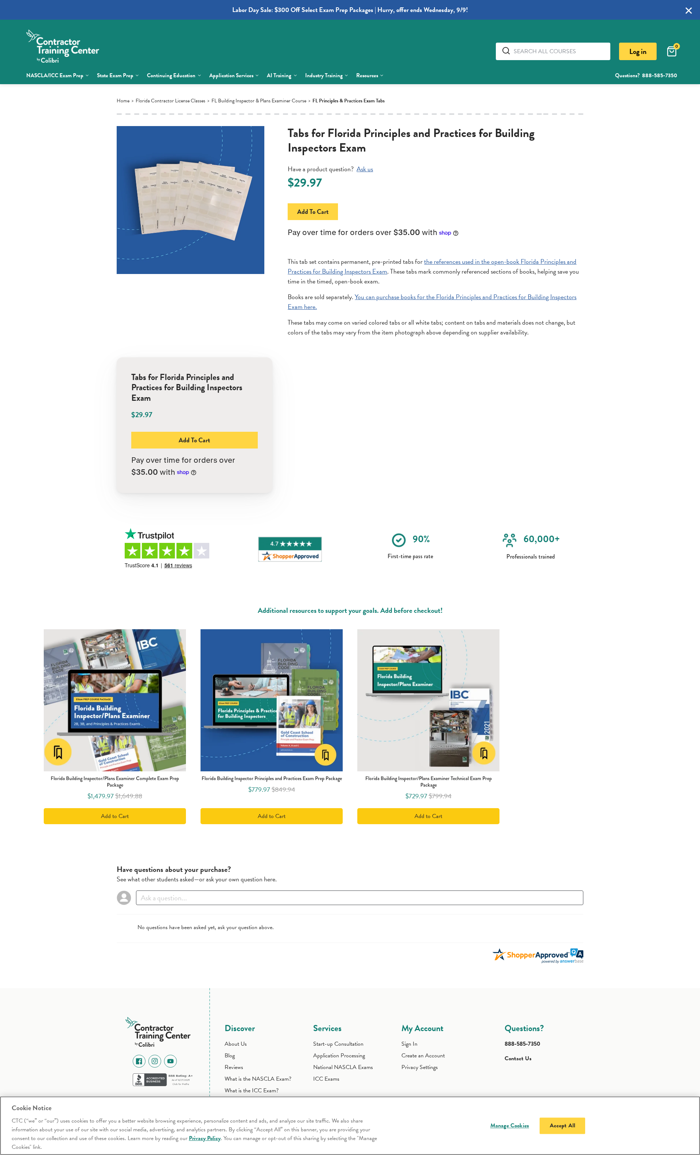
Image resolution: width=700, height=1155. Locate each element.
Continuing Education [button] (171, 75)
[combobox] (559, 51)
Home (123, 101)
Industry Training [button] (324, 75)
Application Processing (339, 1055)
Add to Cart (312, 211)
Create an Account (423, 1055)
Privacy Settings (419, 1067)
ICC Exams (326, 1078)
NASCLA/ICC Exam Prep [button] (54, 75)
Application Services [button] (231, 75)
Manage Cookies (509, 1125)
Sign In (409, 1044)
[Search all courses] (507, 50)
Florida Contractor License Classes (170, 101)
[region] (350, 1125)
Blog (230, 1055)
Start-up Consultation (338, 1044)
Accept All (563, 1125)
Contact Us (518, 1058)
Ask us (365, 169)
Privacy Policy (205, 1138)
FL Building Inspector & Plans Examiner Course (258, 101)
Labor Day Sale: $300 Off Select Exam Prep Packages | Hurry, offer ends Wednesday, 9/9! (350, 10)
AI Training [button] (279, 75)
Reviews (234, 1067)
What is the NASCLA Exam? (258, 1078)
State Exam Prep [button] (115, 75)
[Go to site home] (160, 1030)
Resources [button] (367, 75)
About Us (236, 1044)
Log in (637, 51)
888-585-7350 (659, 75)
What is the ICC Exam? (252, 1090)
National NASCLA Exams (343, 1067)
